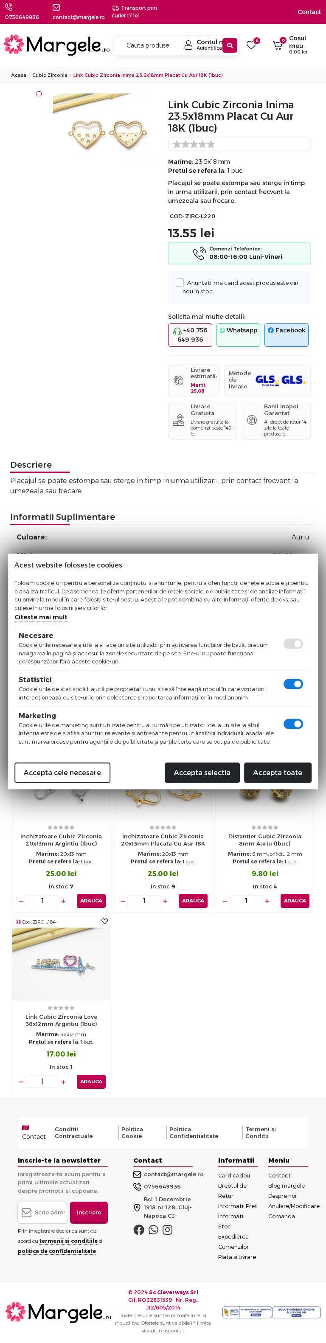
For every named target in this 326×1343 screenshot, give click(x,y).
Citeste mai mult (40, 617)
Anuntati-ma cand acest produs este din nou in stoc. (240, 287)
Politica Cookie (132, 1132)
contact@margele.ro (174, 1174)
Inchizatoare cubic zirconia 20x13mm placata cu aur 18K (163, 840)
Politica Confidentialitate (193, 1132)
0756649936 (22, 17)
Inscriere (89, 1212)
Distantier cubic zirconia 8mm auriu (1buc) (264, 840)
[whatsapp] (153, 1231)
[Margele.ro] (56, 45)
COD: (177, 216)
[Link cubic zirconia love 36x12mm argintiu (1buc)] (61, 964)
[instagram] (167, 1231)
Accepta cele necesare (62, 773)
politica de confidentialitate (57, 1251)
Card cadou (234, 1175)
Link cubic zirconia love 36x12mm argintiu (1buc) (61, 1020)
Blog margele (286, 1185)
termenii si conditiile (68, 1241)
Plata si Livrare (237, 1256)
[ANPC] (247, 1312)
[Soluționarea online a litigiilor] (296, 1312)
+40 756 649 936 (192, 334)
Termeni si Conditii (260, 1132)
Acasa (18, 75)
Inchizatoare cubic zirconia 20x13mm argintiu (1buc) (61, 840)
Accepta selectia (202, 773)
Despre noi (282, 1195)
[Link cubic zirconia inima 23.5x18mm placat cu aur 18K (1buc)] (105, 130)
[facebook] (138, 1231)
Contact (309, 12)
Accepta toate (277, 773)
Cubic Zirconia (49, 75)
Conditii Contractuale (74, 1132)
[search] (229, 45)
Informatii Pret (237, 1206)
